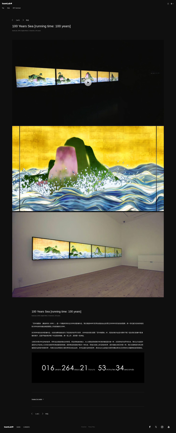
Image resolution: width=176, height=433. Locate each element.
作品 (8, 8)
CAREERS (26, 427)
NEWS (18, 427)
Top (3, 8)
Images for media (37, 399)
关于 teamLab (17, 8)
